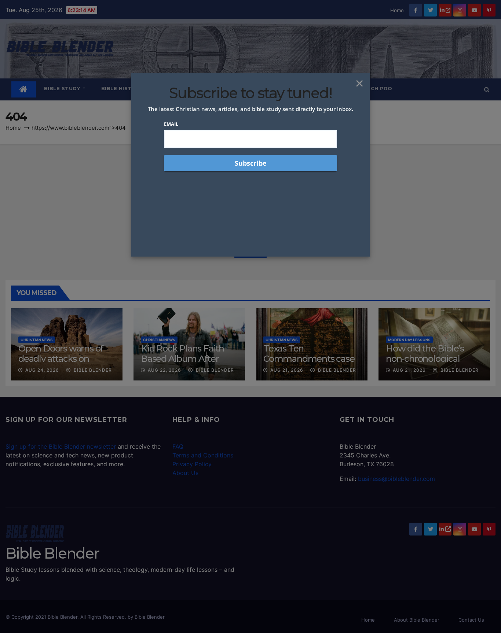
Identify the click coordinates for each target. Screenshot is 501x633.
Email (171, 124)
